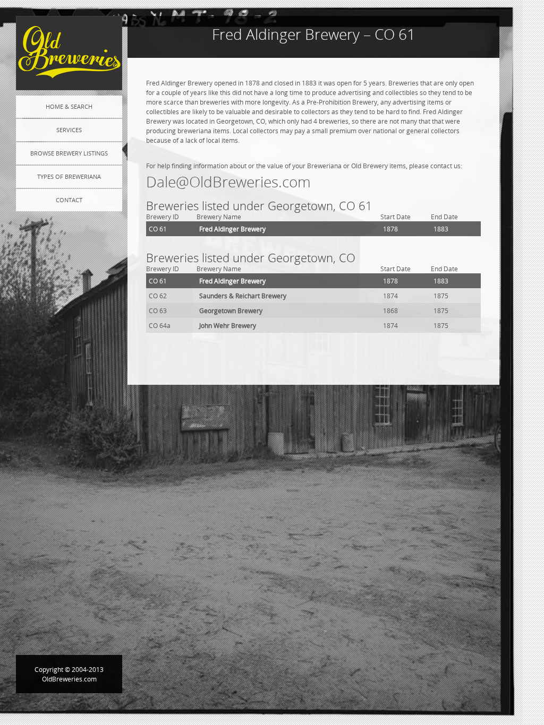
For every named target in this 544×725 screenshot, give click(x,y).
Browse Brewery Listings (69, 153)
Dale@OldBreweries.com (228, 182)
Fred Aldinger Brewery (232, 229)
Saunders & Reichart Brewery (242, 295)
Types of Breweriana (69, 176)
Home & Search (69, 106)
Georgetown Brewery (230, 310)
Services (69, 130)
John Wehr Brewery (227, 325)
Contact (69, 200)
